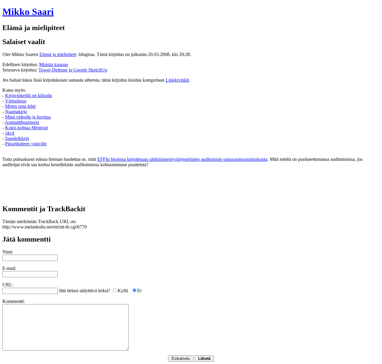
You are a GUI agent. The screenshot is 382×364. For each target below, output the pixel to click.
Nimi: (7, 251)
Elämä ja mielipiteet (57, 54)
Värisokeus (15, 100)
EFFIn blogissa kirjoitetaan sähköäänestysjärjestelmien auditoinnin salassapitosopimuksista (182, 159)
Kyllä (123, 290)
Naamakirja (16, 111)
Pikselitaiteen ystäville (26, 143)
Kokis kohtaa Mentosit (26, 127)
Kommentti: (13, 301)
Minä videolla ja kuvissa (28, 116)
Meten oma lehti (20, 106)
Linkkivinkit (177, 80)
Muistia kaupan (53, 64)
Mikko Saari (28, 11)
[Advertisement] (191, 185)
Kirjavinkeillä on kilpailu (28, 95)
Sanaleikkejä (17, 138)
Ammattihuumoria (22, 122)
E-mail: (9, 268)
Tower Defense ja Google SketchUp (72, 69)
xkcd (9, 133)
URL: (7, 284)
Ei (139, 290)
